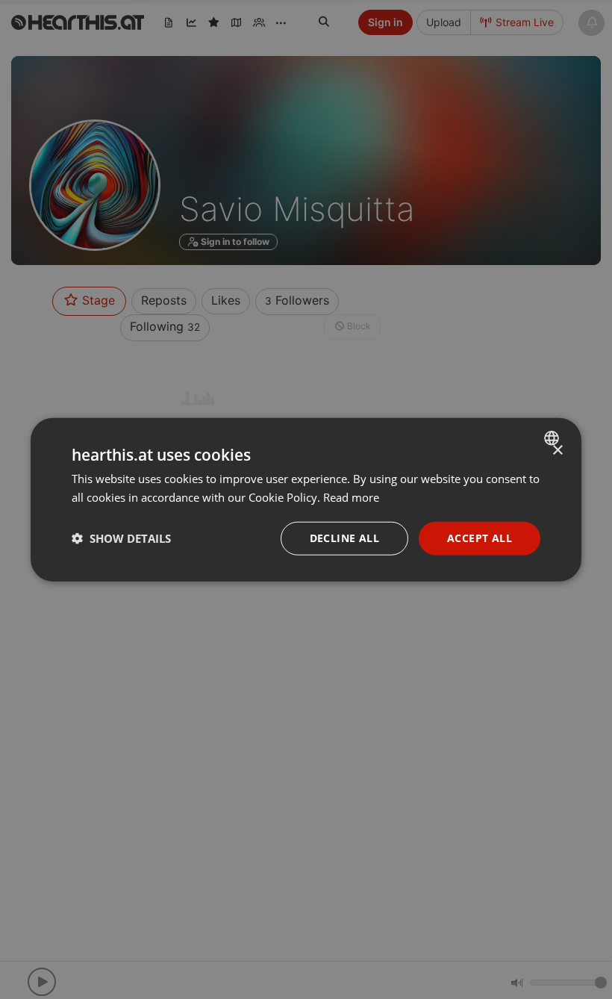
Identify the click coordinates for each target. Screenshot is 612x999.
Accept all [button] (479, 538)
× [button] (557, 450)
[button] (121, 538)
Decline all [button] (344, 538)
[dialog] (306, 500)
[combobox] (553, 438)
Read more (351, 497)
